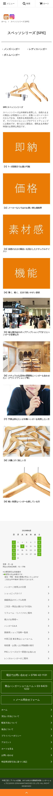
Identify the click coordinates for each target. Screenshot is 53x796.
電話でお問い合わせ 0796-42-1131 (26, 675)
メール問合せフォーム (26, 699)
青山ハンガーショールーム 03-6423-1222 (26, 687)
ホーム (4, 21)
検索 (28, 3)
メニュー (10, 3)
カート (46, 3)
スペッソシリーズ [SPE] (20, 21)
